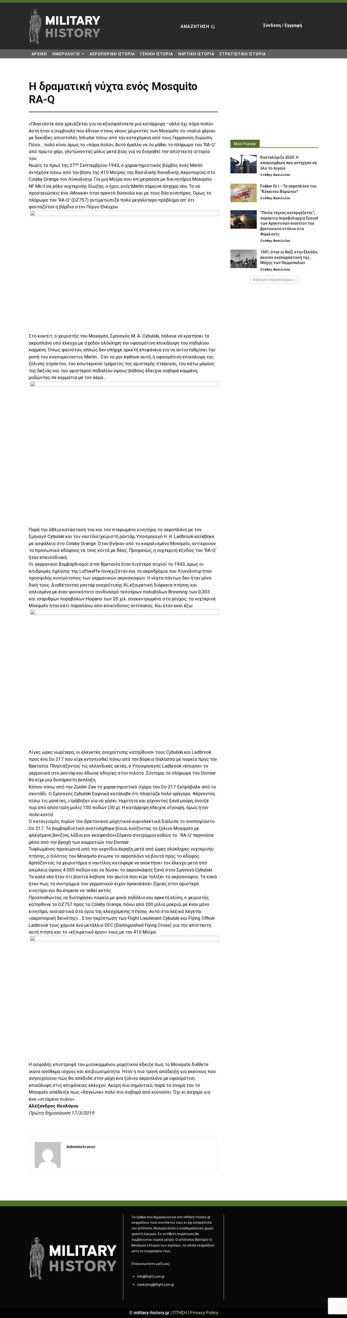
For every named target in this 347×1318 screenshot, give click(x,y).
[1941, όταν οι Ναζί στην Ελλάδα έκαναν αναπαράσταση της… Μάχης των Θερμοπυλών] (243, 259)
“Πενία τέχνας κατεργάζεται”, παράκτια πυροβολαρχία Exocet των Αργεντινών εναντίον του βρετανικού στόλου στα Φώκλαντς (289, 223)
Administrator (81, 1146)
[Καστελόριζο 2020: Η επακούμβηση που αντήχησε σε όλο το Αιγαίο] (243, 164)
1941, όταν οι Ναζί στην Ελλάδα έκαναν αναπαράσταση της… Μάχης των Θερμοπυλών (288, 257)
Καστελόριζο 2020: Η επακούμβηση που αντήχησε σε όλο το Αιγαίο (288, 162)
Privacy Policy (204, 1312)
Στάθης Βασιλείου (275, 175)
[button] (198, 26)
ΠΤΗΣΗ (180, 1312)
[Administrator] (48, 1155)
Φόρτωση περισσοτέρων (272, 279)
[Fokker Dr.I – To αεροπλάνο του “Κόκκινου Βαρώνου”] (243, 193)
